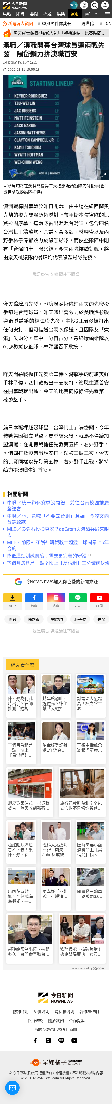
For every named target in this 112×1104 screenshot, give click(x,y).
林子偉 (80, 619)
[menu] (107, 13)
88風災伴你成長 (56, 23)
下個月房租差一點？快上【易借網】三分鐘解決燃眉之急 (20, 750)
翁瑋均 (57, 619)
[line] (61, 1040)
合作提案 (77, 1020)
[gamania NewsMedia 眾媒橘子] (56, 1062)
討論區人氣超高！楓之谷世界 (89, 703)
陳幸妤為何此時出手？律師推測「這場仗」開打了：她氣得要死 (21, 703)
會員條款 (35, 1020)
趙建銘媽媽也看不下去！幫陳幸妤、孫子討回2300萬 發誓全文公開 (21, 850)
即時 (20, 14)
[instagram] (48, 1040)
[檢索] (94, 5)
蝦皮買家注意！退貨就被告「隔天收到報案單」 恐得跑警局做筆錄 (30, 806)
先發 (101, 619)
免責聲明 (41, 1011)
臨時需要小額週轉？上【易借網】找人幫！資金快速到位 (89, 850)
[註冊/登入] (105, 5)
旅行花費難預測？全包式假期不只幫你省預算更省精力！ (81, 806)
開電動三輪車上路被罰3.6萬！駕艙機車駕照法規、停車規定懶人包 (89, 894)
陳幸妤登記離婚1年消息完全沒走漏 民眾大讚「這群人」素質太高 (54, 748)
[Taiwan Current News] (74, 5)
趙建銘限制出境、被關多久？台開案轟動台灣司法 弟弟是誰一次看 (28, 952)
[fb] (35, 1040)
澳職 (12, 619)
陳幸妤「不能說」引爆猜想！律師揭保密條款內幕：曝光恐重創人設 (54, 894)
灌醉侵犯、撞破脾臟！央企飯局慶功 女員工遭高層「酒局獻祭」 (81, 952)
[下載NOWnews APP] (84, 5)
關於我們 (56, 1020)
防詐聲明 (21, 1011)
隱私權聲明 (64, 1011)
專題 (47, 14)
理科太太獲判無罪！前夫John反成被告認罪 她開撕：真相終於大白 (55, 850)
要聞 (34, 14)
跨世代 (87, 23)
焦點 (7, 14)
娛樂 (61, 14)
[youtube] (74, 1040)
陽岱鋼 (34, 619)
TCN (107, 23)
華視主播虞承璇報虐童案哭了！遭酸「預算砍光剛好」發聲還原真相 (89, 748)
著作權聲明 (89, 1011)
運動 (75, 13)
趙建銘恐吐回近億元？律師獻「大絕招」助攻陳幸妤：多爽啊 (54, 703)
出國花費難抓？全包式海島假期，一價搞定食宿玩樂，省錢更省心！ (20, 896)
